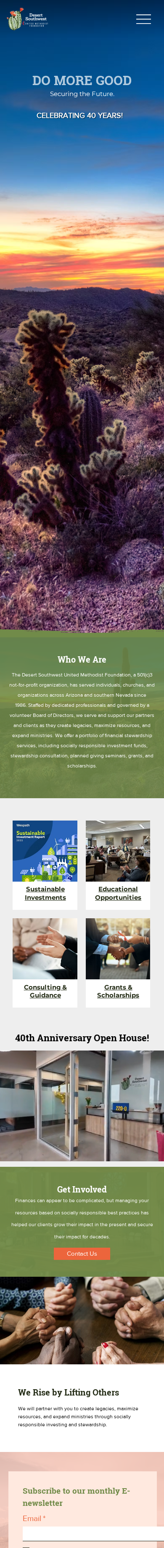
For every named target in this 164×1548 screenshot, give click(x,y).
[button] (149, 1151)
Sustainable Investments (45, 893)
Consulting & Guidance (45, 991)
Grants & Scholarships (118, 991)
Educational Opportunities (118, 893)
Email (34, 1518)
